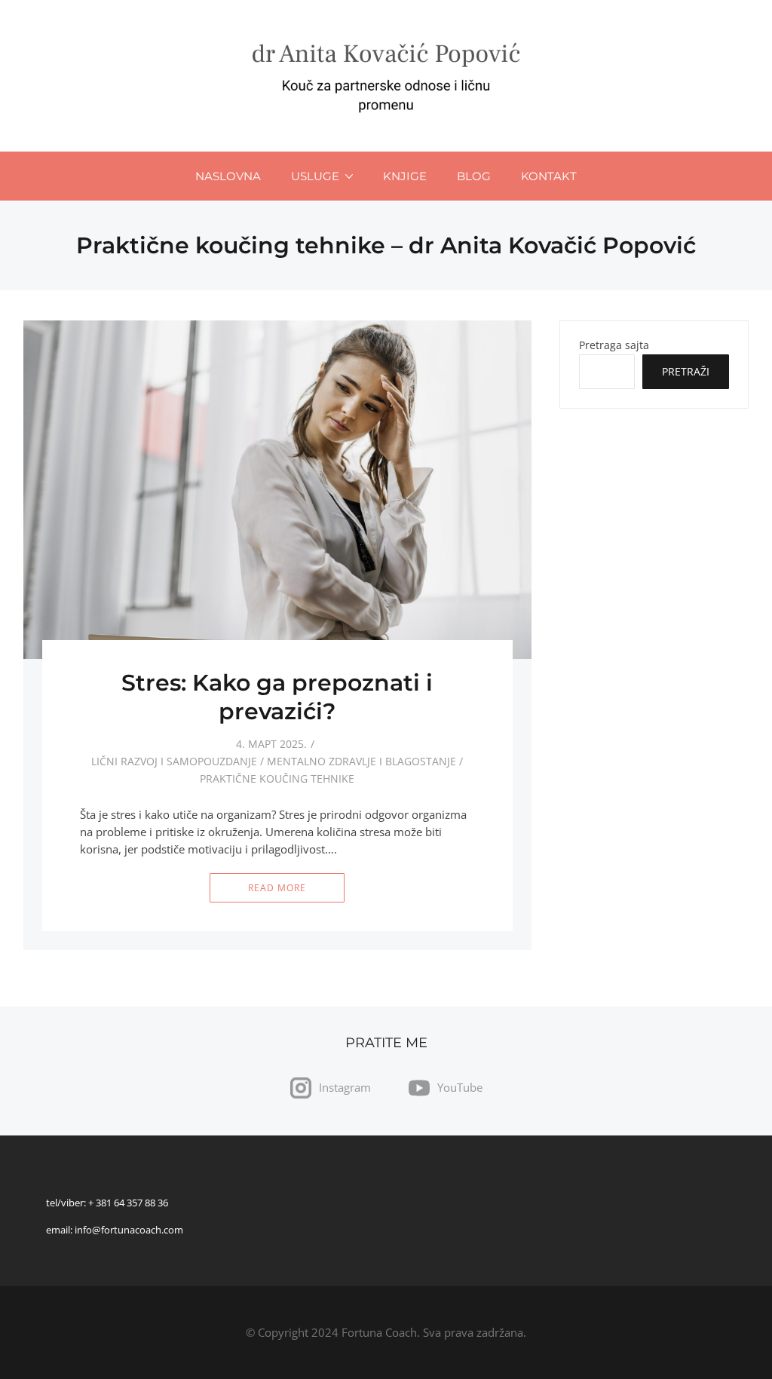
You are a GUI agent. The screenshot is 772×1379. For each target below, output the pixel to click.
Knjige (405, 176)
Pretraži (685, 371)
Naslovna (228, 176)
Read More (277, 887)
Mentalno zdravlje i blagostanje (361, 761)
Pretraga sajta (614, 345)
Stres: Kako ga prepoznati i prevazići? (277, 697)
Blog (474, 176)
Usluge (315, 176)
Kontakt (549, 176)
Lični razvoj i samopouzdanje (174, 761)
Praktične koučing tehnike (277, 778)
